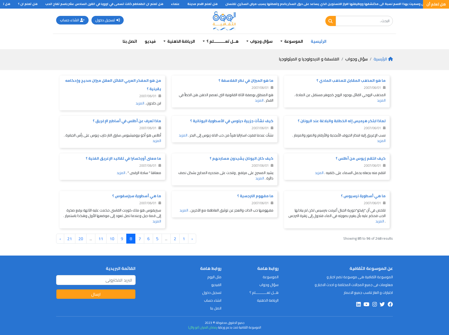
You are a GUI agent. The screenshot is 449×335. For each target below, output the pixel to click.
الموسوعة (271, 277)
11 (100, 239)
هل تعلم (8, 4)
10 (112, 239)
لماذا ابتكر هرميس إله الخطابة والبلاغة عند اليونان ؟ (342, 120)
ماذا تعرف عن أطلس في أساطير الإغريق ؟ (127, 120)
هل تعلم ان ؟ (32, 4)
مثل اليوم (214, 277)
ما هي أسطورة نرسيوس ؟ (363, 196)
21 (69, 239)
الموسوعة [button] (293, 41)
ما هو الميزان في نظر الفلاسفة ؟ (246, 80)
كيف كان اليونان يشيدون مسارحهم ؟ (241, 158)
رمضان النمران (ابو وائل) (202, 327)
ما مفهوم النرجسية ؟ (255, 196)
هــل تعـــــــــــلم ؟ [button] (222, 41)
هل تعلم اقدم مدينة (207, 4)
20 (80, 239)
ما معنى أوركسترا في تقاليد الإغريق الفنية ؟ (123, 158)
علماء (180, 4)
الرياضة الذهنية (268, 300)
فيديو (150, 41)
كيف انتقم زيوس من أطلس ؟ (361, 158)
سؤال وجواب (269, 284)
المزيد (381, 100)
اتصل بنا (130, 41)
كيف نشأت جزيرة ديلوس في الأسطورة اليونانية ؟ (231, 120)
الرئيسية (318, 41)
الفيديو (216, 284)
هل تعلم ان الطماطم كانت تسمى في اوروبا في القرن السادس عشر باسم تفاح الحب (109, 4)
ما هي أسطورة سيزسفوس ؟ (136, 196)
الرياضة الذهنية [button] (181, 41)
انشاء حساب (69, 20)
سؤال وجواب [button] (261, 41)
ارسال (96, 294)
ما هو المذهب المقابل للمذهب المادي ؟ (351, 80)
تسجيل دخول (105, 20)
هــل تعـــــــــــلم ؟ (264, 292)
